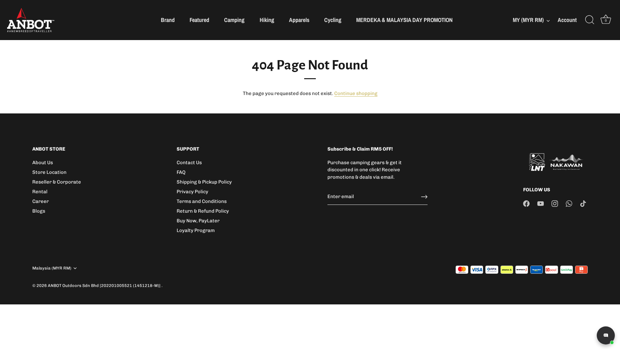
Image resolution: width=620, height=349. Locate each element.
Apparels (299, 20)
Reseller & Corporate (56, 182)
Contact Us (189, 162)
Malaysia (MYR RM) (51, 268)
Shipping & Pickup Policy (204, 182)
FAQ (181, 172)
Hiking (267, 20)
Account (567, 20)
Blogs (38, 211)
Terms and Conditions (202, 201)
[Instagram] (555, 203)
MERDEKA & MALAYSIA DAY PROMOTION (404, 20)
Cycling (332, 20)
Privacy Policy (192, 192)
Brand (168, 20)
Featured (199, 20)
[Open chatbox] (606, 335)
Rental (39, 192)
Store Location (49, 172)
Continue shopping (355, 93)
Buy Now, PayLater (198, 221)
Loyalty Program (196, 230)
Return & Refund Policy (203, 211)
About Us (42, 162)
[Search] (590, 20)
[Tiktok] (583, 203)
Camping (234, 20)
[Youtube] (540, 203)
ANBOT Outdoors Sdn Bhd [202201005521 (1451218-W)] (104, 285)
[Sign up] (424, 197)
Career (40, 201)
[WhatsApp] (569, 203)
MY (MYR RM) (528, 20)
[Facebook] (526, 203)
